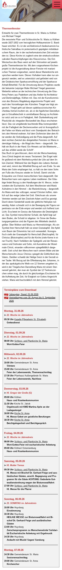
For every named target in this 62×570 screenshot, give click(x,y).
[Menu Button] (57, 4)
